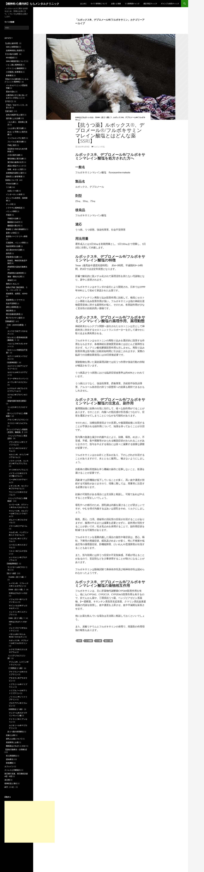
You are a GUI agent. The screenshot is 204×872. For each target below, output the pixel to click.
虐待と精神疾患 (12, 307)
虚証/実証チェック (150, 3)
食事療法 (9, 75)
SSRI (79, 641)
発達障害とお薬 (12, 742)
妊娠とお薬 (10, 735)
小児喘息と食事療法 (14, 72)
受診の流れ (10, 91)
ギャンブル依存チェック (170, 3)
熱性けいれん (11, 284)
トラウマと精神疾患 (14, 208)
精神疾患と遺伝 (10, 783)
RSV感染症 (10, 57)
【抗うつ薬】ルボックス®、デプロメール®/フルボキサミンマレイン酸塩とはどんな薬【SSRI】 (110, 133)
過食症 (10, 280)
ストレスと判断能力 (12, 770)
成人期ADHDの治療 (14, 250)
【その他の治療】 (11, 54)
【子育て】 (8, 101)
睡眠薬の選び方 (13, 226)
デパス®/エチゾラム (17, 470)
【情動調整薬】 (12, 563)
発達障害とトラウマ (14, 300)
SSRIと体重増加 (12, 47)
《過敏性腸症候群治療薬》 (16, 401)
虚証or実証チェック (15, 166)
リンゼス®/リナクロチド (17, 407)
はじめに (83, 3)
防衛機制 (9, 763)
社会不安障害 (11, 303)
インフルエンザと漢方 (16, 138)
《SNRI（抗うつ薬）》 (16, 589)
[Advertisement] (29, 822)
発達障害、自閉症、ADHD (16, 293)
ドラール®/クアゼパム (18, 526)
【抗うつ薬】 (11, 573)
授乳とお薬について (14, 739)
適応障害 (9, 310)
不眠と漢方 (11, 145)
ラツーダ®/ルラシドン (16, 378)
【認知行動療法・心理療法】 (16, 749)
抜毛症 (8, 253)
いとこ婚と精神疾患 (14, 65)
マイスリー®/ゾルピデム (17, 423)
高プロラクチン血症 (14, 318)
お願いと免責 (116, 3)
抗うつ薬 (108, 641)
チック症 (9, 204)
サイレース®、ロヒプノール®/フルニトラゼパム (18, 513)
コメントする (99, 147)
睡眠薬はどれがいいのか (16, 746)
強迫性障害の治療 (13, 246)
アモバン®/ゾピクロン (16, 419)
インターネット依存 (14, 194)
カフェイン (8, 766)
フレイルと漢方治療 (15, 141)
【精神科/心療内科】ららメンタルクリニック (31, 3)
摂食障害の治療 (12, 257)
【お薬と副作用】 (11, 43)
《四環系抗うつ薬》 (15, 709)
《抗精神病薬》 (12, 362)
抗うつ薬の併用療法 (15, 731)
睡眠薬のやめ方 (13, 222)
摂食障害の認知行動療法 (17, 267)
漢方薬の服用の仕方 (15, 162)
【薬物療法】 (9, 321)
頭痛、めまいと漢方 (15, 169)
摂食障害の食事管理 (15, 273)
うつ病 (98, 641)
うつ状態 (88, 641)
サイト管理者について (99, 3)
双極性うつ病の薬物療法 (16, 229)
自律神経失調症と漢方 (15, 173)
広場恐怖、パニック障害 (16, 243)
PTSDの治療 (11, 184)
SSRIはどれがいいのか (84, 117)
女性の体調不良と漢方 (15, 115)
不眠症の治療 (12, 218)
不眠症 (8, 215)
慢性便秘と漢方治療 (15, 158)
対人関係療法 (11, 756)
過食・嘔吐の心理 (14, 276)
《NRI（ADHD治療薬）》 (16, 325)
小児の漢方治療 (13, 155)
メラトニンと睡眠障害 (15, 68)
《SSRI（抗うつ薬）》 (103, 117)
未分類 (7, 780)
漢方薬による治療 (13, 118)
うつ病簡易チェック (132, 3)
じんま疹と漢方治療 (15, 128)
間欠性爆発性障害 (13, 314)
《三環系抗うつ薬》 (15, 668)
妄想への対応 (11, 233)
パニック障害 (11, 211)
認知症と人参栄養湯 (14, 176)
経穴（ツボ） (9, 787)
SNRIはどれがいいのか (18, 593)
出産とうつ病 (12, 191)
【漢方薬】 (8, 111)
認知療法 (9, 759)
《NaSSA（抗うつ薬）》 (17, 577)
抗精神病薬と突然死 (14, 50)
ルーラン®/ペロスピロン (17, 382)
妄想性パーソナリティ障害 (16, 236)
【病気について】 (11, 180)
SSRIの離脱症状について (16, 61)
